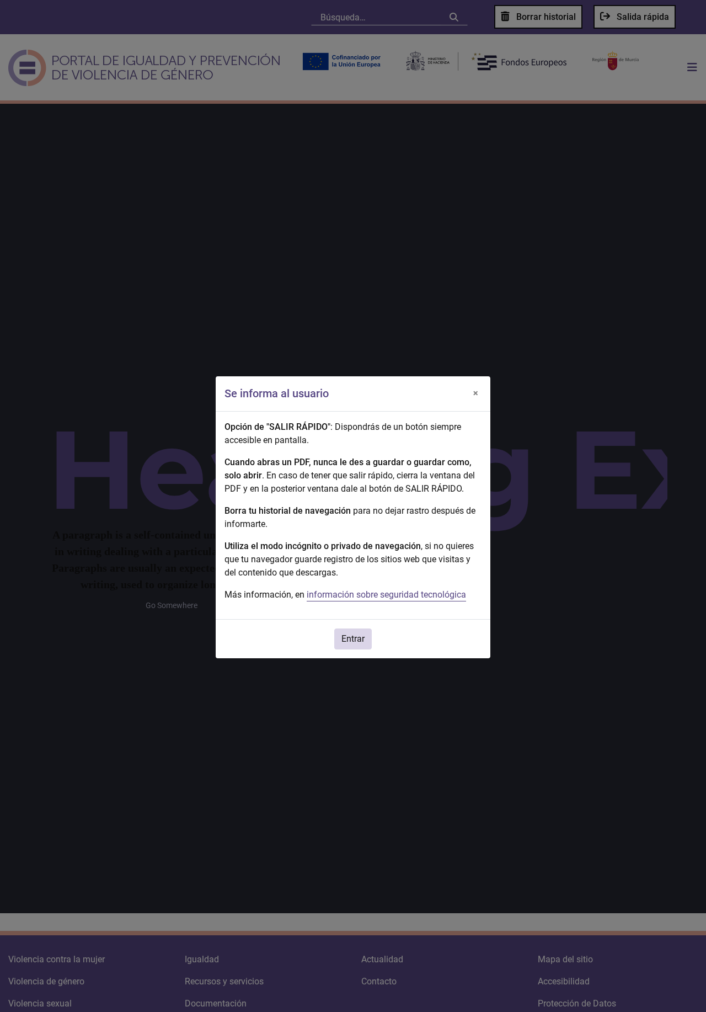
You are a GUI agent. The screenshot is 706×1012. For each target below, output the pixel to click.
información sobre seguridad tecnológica (386, 594)
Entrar (353, 638)
